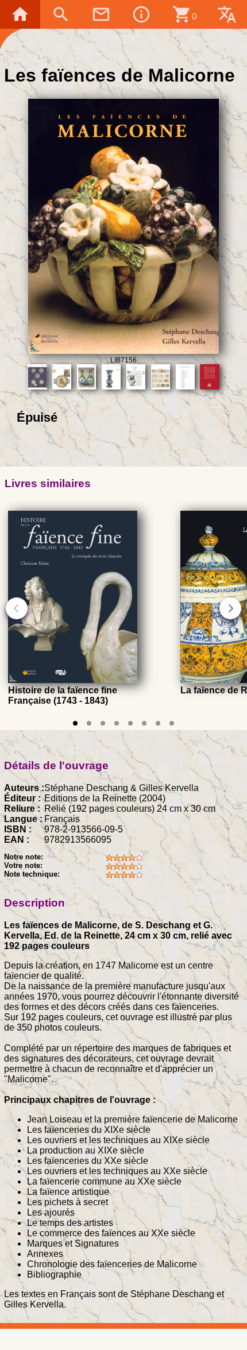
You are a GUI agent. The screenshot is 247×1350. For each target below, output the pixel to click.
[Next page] (230, 608)
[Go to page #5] (130, 723)
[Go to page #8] (172, 723)
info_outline (141, 14)
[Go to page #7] (158, 723)
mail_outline (101, 14)
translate (227, 14)
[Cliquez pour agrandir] (123, 351)
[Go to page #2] (89, 723)
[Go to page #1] (75, 723)
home (20, 14)
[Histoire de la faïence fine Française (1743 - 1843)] (72, 680)
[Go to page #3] (103, 723)
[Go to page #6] (144, 723)
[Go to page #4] (117, 723)
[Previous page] (17, 608)
